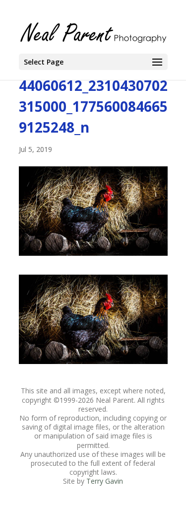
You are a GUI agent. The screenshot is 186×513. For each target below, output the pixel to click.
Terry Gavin (104, 481)
